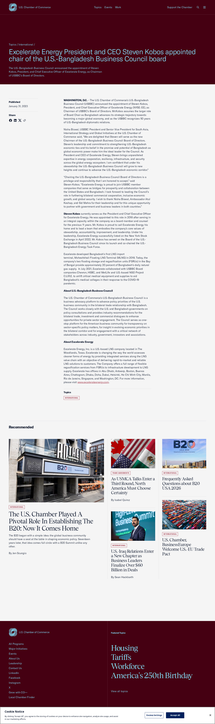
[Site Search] (198, 7)
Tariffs (121, 657)
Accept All (175, 715)
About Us (14, 658)
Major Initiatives (18, 648)
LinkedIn (14, 673)
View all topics (119, 691)
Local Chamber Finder (22, 697)
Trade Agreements (120, 473)
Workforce (127, 666)
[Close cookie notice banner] (210, 715)
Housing (124, 647)
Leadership (15, 663)
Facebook (14, 677)
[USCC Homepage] (29, 632)
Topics (98, 7)
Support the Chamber (179, 7)
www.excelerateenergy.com (93, 382)
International (26, 44)
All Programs (16, 644)
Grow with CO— (18, 692)
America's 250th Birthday (151, 675)
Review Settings (154, 715)
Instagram (14, 682)
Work (118, 7)
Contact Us (15, 668)
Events (108, 7)
